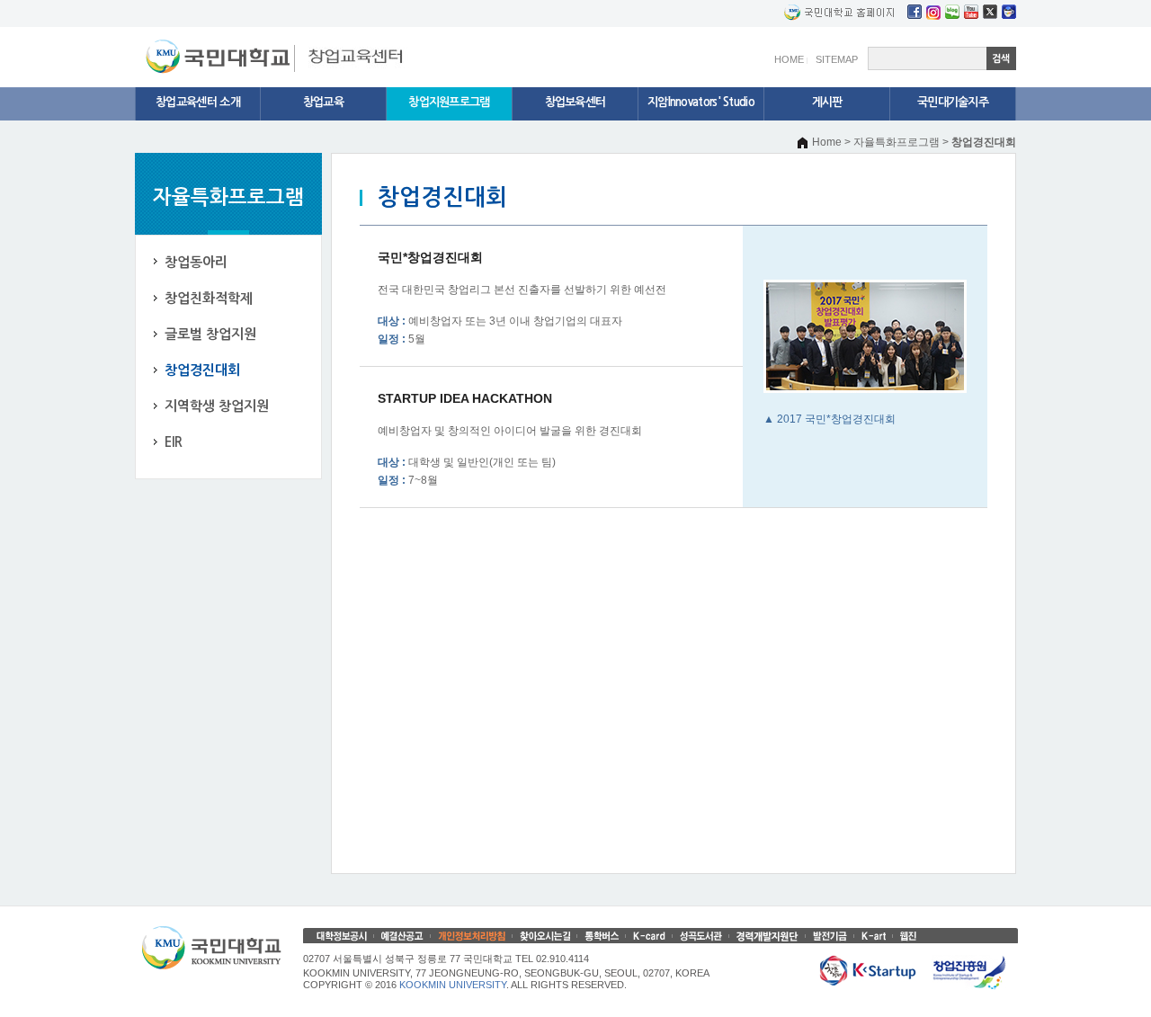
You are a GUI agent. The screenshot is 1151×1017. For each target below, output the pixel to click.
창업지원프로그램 (448, 102)
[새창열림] (914, 11)
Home (827, 142)
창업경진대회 (202, 370)
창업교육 (323, 102)
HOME (789, 59)
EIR (174, 442)
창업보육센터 (575, 102)
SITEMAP (837, 59)
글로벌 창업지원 (210, 334)
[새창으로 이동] (220, 45)
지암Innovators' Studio (700, 102)
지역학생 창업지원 (217, 406)
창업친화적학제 (209, 298)
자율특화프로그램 (896, 142)
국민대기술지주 (952, 102)
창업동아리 (196, 262)
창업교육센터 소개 (198, 102)
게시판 (827, 102)
